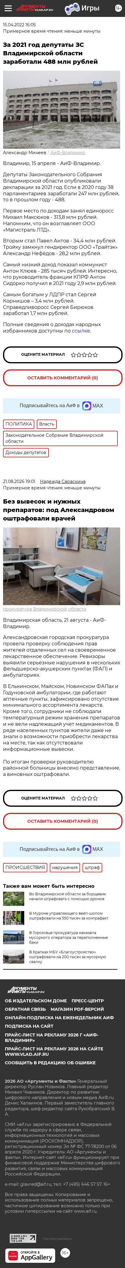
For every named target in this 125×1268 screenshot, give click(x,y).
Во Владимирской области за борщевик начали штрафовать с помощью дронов (67, 896)
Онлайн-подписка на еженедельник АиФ (59, 1017)
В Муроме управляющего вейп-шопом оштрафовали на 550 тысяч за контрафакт (68, 915)
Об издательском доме (36, 1001)
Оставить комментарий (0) (62, 378)
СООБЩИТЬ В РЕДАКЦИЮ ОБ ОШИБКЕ (50, 1062)
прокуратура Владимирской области (44, 609)
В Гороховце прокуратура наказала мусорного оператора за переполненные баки (68, 937)
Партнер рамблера (57, 1238)
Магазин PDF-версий (77, 1009)
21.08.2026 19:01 (19, 481)
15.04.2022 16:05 (19, 25)
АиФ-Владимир (67, 152)
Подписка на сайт (29, 1026)
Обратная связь (25, 1009)
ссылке (81, 331)
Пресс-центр (88, 1001)
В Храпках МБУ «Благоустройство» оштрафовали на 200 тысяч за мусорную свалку (67, 957)
